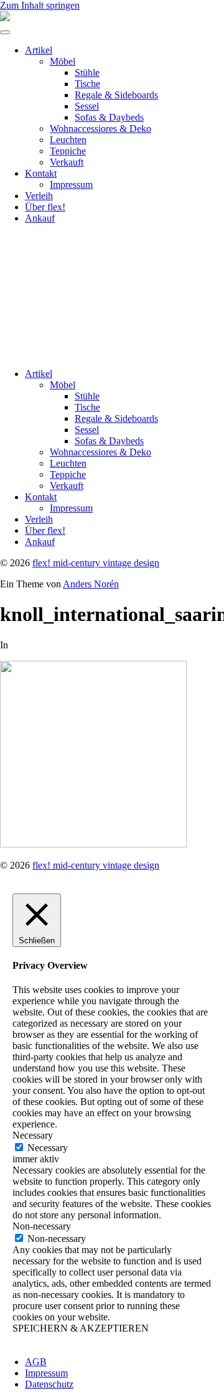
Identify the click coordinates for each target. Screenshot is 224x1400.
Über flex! (45, 207)
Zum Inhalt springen (40, 5)
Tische (87, 83)
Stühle (87, 72)
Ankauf (40, 218)
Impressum (71, 184)
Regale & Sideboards (116, 95)
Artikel (38, 50)
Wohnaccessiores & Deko (100, 128)
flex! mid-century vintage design (95, 563)
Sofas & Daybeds (109, 117)
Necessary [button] (32, 1135)
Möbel (62, 61)
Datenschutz (49, 1384)
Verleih (39, 195)
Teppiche (68, 151)
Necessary (47, 1147)
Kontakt (41, 173)
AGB (36, 1361)
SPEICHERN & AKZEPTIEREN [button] (80, 1328)
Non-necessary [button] (41, 1226)
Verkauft (66, 162)
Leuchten (68, 139)
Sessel (87, 106)
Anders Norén (91, 584)
